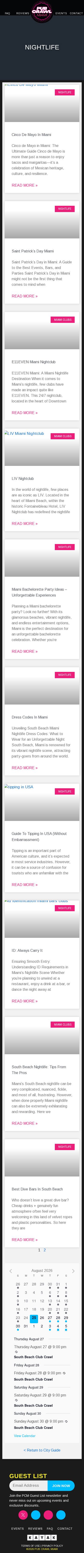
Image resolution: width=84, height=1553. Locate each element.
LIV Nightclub (23, 479)
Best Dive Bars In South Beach (37, 1189)
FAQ (7, 13)
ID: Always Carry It (27, 951)
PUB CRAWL (42, 1549)
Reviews (35, 1528)
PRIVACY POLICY (52, 1545)
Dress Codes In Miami (30, 717)
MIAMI (54, 1549)
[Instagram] (35, 1515)
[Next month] (73, 1271)
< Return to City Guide (42, 1450)
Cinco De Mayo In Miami (31, 135)
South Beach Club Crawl (33, 1356)
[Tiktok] (48, 1515)
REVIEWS (22, 13)
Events (17, 1528)
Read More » (25, 185)
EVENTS (61, 13)
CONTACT (76, 13)
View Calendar (24, 1435)
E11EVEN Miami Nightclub (34, 362)
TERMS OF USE (30, 1545)
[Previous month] (10, 1271)
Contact (65, 1528)
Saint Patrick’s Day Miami (33, 251)
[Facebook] (61, 1515)
